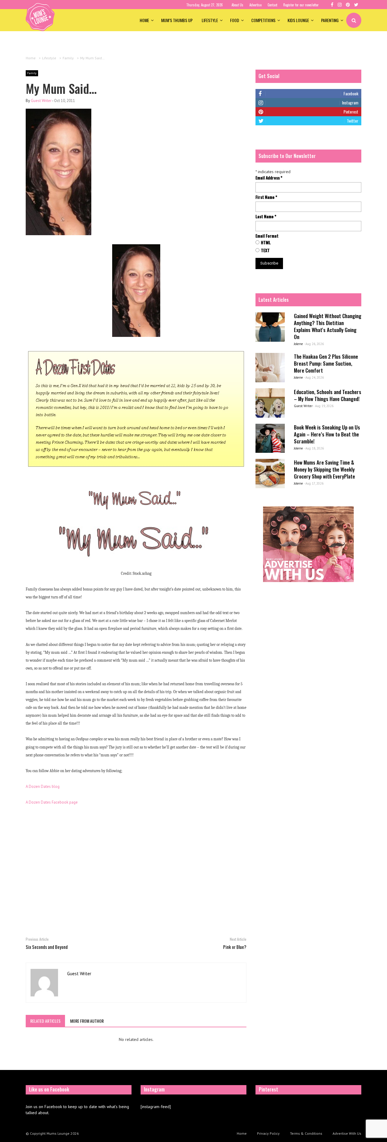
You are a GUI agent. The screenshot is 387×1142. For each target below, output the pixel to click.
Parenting (330, 20)
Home (144, 20)
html (266, 242)
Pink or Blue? (234, 946)
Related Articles (45, 1021)
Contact (272, 4)
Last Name (265, 216)
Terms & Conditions (306, 1133)
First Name (266, 197)
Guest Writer (41, 100)
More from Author (87, 1021)
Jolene (298, 344)
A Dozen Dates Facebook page (52, 802)
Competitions (263, 20)
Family (32, 73)
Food (234, 20)
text (265, 250)
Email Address (268, 178)
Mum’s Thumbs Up (177, 20)
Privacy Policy (268, 1133)
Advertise (255, 4)
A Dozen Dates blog (43, 786)
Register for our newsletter (301, 4)
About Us (237, 4)
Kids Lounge (298, 20)
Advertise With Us (347, 1133)
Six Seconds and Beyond (47, 946)
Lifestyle (210, 20)
